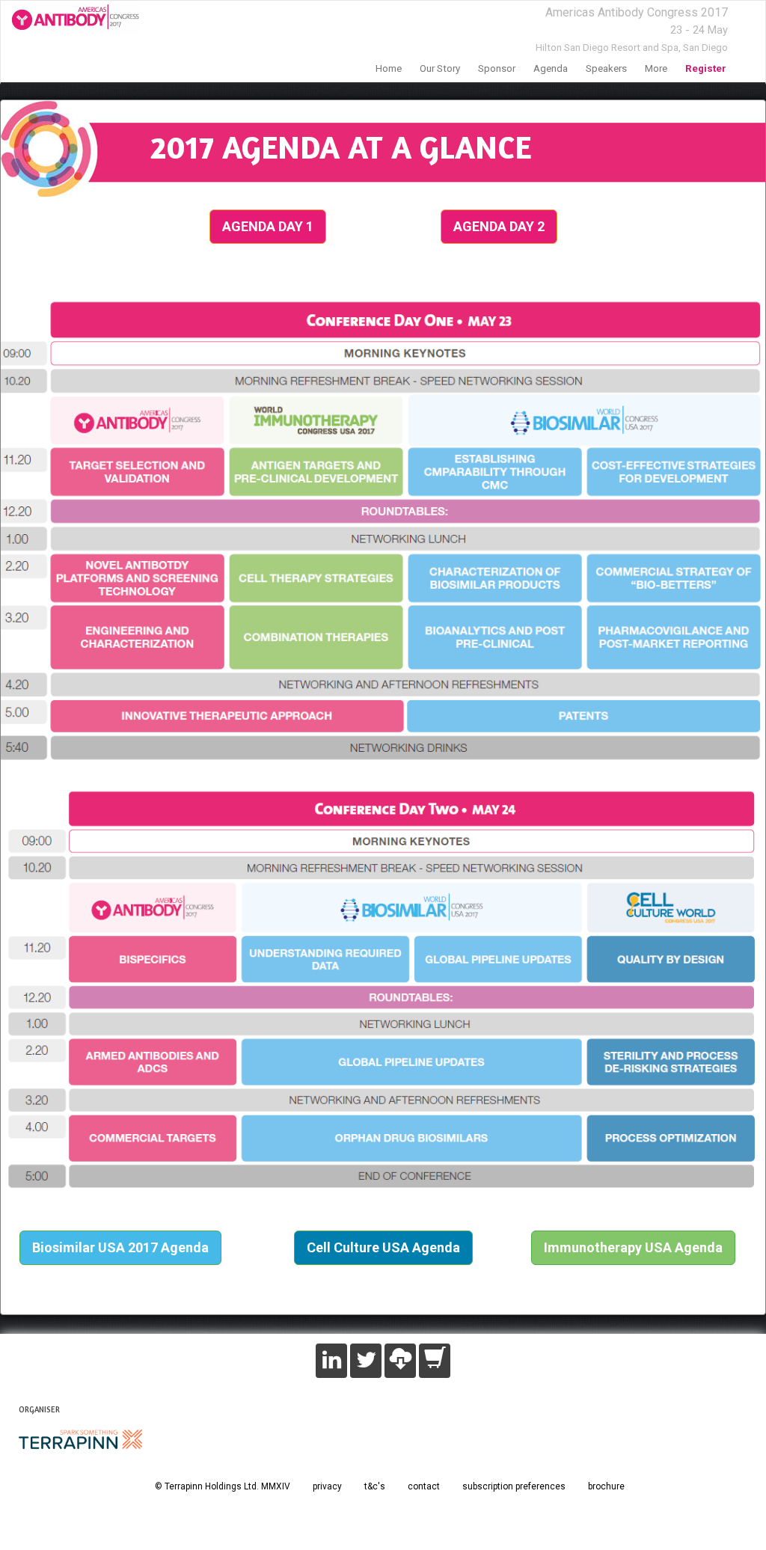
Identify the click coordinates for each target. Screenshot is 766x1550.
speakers (606, 68)
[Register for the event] (434, 1361)
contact (424, 1486)
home (389, 68)
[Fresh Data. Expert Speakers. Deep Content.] (70, 19)
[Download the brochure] (400, 1361)
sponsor (496, 68)
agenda (550, 68)
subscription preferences (514, 1486)
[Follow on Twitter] (366, 1361)
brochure (606, 1486)
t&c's (374, 1486)
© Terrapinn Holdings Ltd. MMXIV (222, 1486)
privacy (327, 1486)
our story (440, 68)
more (656, 68)
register (705, 68)
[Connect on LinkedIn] (331, 1361)
